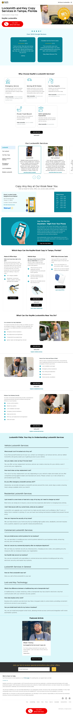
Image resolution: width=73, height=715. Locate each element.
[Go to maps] (45, 202)
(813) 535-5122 (36, 132)
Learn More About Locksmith (30, 172)
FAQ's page (26, 678)
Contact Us (5, 680)
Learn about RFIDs (60, 290)
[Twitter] (63, 698)
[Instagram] (69, 698)
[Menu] (71, 2)
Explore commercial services (36, 431)
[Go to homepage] (5, 2)
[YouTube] (66, 698)
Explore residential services (36, 388)
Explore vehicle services (36, 351)
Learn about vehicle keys (36, 308)
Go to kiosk (13, 297)
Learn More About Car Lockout (55, 172)
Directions (12, 204)
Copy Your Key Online (45, 243)
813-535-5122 (7, 204)
